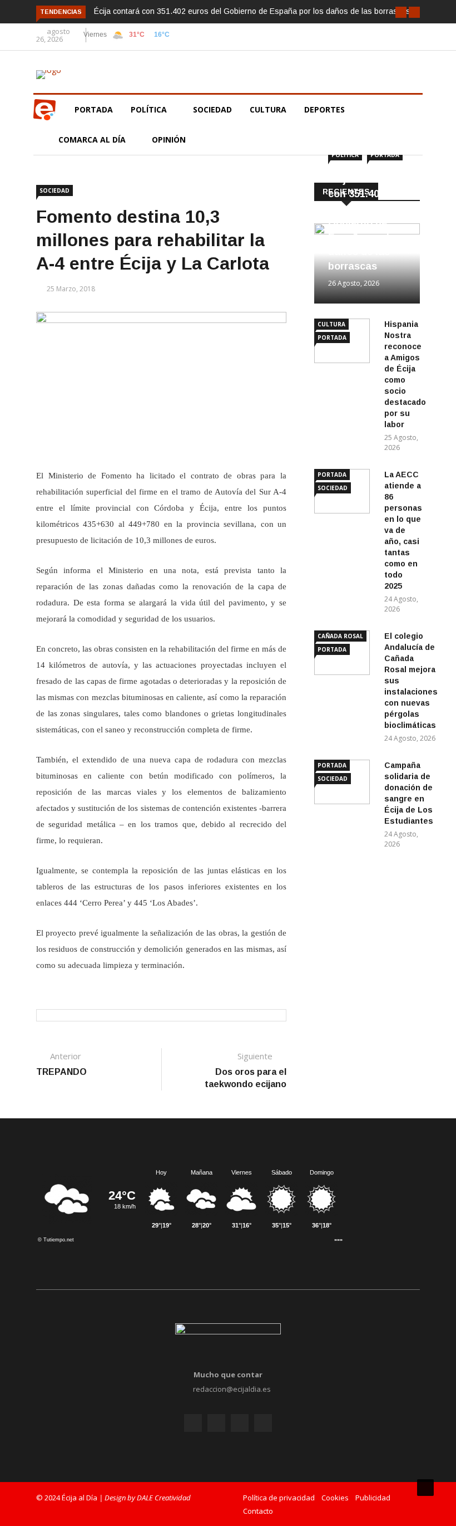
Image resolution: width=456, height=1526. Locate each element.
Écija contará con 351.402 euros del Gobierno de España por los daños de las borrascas (252, 11)
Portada (94, 109)
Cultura (268, 109)
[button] (401, 12)
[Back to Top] (425, 1487)
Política (150, 109)
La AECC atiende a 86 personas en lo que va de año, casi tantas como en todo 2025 (403, 530)
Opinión (170, 139)
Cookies (335, 1498)
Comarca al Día (93, 139)
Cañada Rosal (340, 636)
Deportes (324, 109)
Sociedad (212, 109)
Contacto (258, 1511)
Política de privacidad (279, 1498)
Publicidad (372, 1498)
